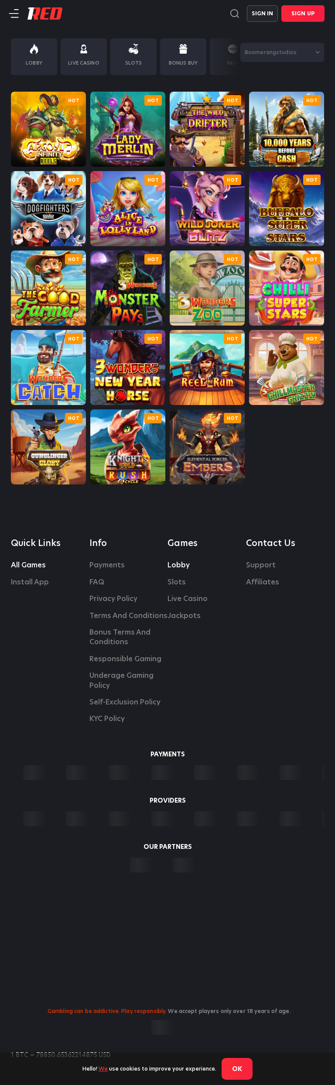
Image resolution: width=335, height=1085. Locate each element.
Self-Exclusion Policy (125, 702)
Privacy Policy (113, 599)
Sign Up (302, 13)
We (103, 1068)
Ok (237, 1068)
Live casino (188, 599)
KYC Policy (107, 719)
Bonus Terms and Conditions (120, 637)
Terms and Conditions (128, 616)
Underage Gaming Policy (122, 680)
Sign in (262, 13)
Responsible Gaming (125, 659)
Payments (107, 565)
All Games (28, 565)
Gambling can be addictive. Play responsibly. (107, 1011)
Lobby (179, 565)
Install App (30, 582)
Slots (177, 582)
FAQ (96, 582)
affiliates (262, 582)
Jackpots (184, 616)
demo (48, 129)
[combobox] (282, 52)
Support (261, 565)
